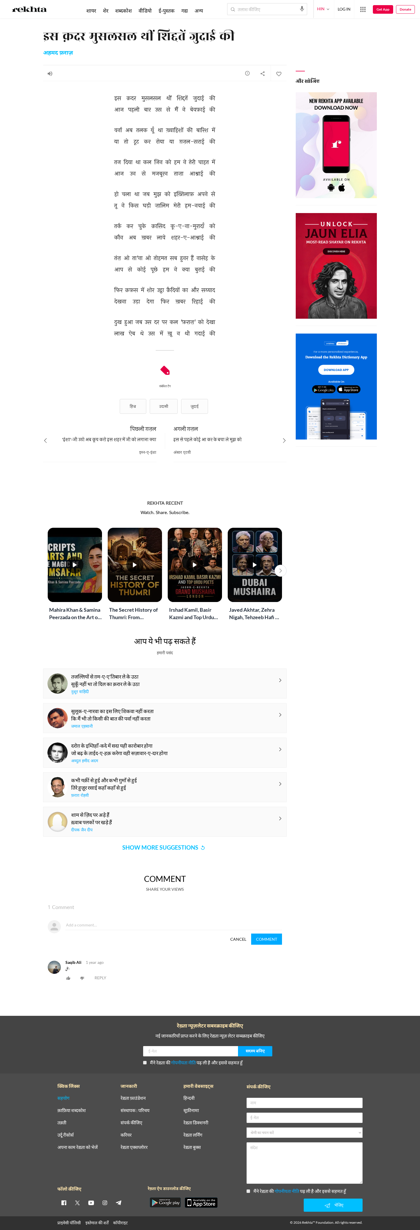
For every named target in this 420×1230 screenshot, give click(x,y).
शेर (105, 10)
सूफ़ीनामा (191, 1110)
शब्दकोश (123, 10)
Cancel (238, 939)
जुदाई (195, 406)
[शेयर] (263, 73)
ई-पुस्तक (167, 10)
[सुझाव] (247, 73)
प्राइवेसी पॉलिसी (69, 1222)
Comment (266, 939)
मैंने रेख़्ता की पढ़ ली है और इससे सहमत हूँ (196, 1062)
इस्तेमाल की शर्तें (97, 1222)
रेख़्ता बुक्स (192, 1147)
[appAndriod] (165, 1202)
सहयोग (63, 1098)
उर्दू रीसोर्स (65, 1135)
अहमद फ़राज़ (58, 53)
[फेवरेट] (279, 73)
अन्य (199, 10)
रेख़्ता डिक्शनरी (195, 1122)
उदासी (163, 406)
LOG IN (344, 9)
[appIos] (201, 1202)
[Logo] (29, 10)
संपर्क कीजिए (131, 1122)
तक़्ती (61, 1122)
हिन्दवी (189, 1098)
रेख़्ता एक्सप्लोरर (134, 1147)
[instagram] (104, 1202)
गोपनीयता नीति (183, 1062)
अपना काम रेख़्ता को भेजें (77, 1147)
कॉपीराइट (120, 1222)
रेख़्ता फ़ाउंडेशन (133, 1098)
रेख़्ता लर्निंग (192, 1135)
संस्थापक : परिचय (135, 1110)
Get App (383, 9)
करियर (126, 1135)
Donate (405, 9)
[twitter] (77, 1202)
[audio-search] (302, 9)
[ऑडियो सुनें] (50, 73)
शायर (91, 10)
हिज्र (133, 406)
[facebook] (63, 1202)
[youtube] (91, 1202)
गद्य (184, 10)
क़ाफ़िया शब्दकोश (71, 1110)
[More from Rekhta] (363, 9)
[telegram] (118, 1202)
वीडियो (145, 10)
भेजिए (338, 1205)
